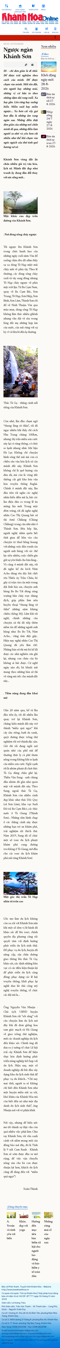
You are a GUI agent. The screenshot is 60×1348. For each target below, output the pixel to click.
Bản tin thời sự (47, 58)
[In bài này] (31, 64)
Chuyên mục (7, 10)
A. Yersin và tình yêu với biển (11, 1230)
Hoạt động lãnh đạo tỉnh (20, 11)
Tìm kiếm (26, 32)
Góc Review (36, 32)
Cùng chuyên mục (18, 1207)
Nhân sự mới (33, 10)
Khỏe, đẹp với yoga (23, 1225)
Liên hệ (46, 32)
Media (43, 10)
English (55, 32)
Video (45, 54)
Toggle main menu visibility (57, 36)
